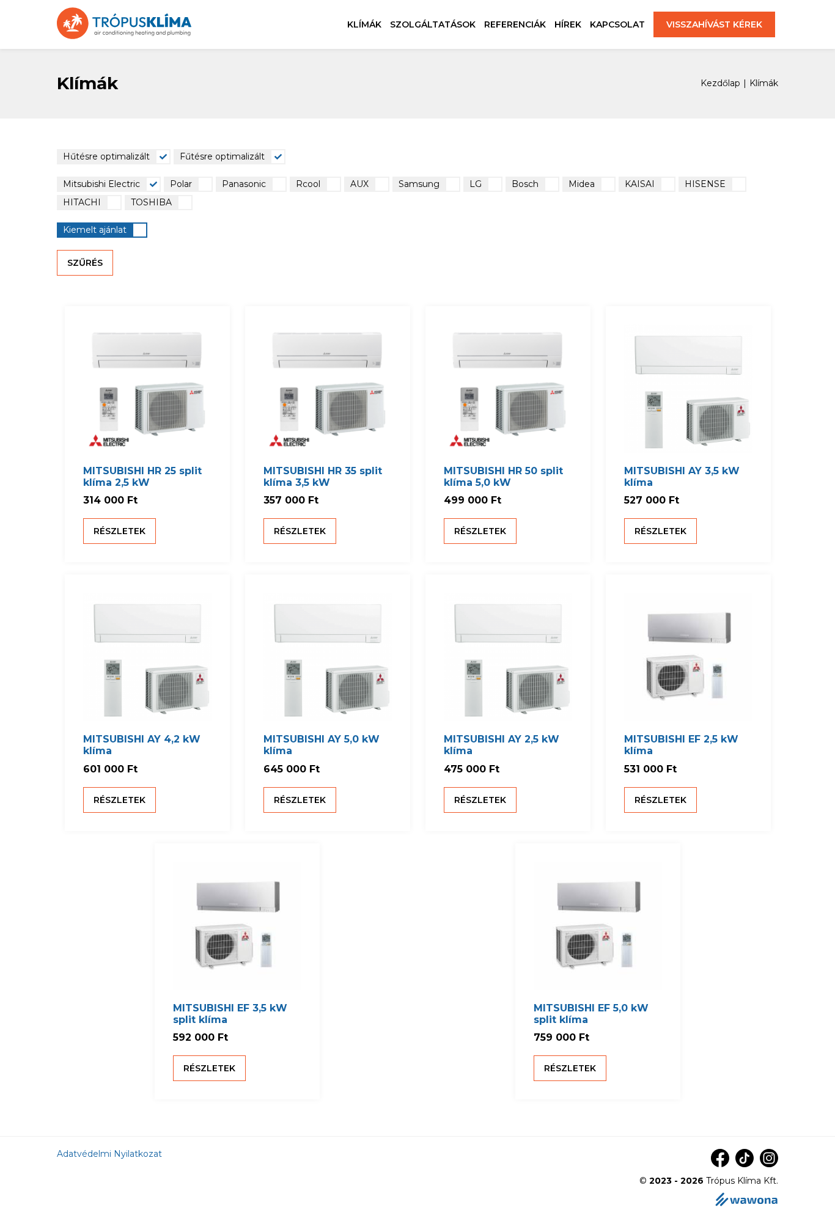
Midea (581, 183)
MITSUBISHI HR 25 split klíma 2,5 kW (142, 476)
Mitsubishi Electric (101, 183)
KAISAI (640, 183)
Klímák (364, 24)
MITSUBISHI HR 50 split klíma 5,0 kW (503, 476)
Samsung (419, 183)
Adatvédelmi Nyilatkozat (109, 1153)
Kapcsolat (617, 24)
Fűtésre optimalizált (222, 156)
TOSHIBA (151, 202)
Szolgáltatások (433, 24)
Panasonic (244, 183)
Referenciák (515, 24)
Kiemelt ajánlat (95, 229)
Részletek (119, 531)
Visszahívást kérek (714, 24)
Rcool (308, 183)
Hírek (567, 24)
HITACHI (82, 202)
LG (475, 183)
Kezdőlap (720, 83)
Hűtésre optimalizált (106, 156)
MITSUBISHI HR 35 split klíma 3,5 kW (322, 476)
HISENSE (705, 183)
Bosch (525, 183)
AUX (359, 183)
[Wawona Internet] (746, 1200)
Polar (181, 183)
